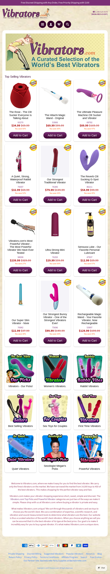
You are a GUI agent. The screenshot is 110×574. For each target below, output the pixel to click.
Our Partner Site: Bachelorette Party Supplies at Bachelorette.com (55, 560)
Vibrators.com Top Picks (22, 499)
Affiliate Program (70, 557)
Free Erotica (95, 557)
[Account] (50, 24)
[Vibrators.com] (28, 13)
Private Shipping (16, 553)
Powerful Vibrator (46, 499)
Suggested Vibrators (53, 553)
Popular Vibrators (74, 553)
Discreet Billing (34, 553)
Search (83, 557)
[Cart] (59, 24)
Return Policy (15, 557)
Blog (99, 553)
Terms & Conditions (49, 557)
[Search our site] (67, 24)
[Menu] (42, 24)
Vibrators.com (54, 568)
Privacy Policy (30, 557)
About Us (90, 553)
